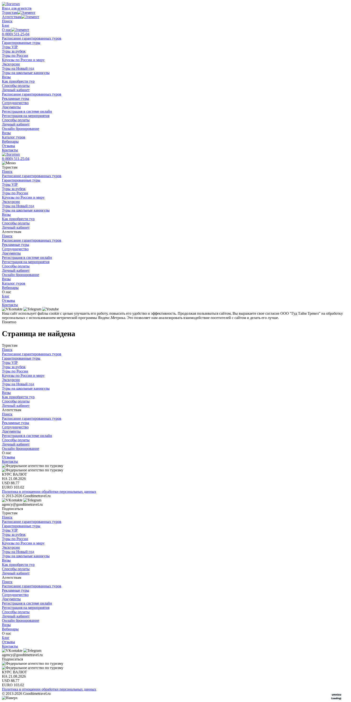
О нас (6, 30)
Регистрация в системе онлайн (27, 111)
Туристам (9, 13)
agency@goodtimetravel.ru (22, 504)
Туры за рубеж (14, 51)
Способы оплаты (16, 86)
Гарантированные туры (21, 43)
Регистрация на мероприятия (25, 116)
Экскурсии (11, 64)
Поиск (7, 21)
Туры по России (15, 55)
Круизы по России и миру (23, 60)
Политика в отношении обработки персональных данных (49, 491)
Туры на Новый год (18, 68)
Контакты (10, 150)
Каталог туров (13, 137)
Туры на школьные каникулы (26, 73)
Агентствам (11, 17)
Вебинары (10, 141)
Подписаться (12, 509)
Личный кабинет (16, 90)
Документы (11, 107)
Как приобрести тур (18, 81)
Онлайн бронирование (20, 129)
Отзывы (8, 146)
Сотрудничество (15, 103)
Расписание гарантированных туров (31, 38)
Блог (6, 25)
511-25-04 (15, 34)
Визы (6, 77)
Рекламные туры (15, 98)
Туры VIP (10, 47)
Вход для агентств (17, 8)
